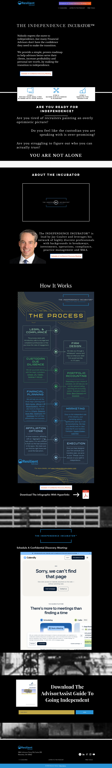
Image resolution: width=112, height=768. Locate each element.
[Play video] (56, 202)
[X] (80, 754)
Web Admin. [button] (62, 766)
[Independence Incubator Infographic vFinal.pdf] (85, 494)
